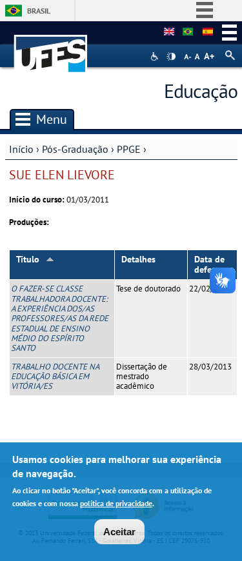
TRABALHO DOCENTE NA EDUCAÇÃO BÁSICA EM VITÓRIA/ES (55, 376)
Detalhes (138, 259)
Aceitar (119, 531)
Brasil (38, 10)
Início (21, 149)
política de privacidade (116, 503)
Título (27, 259)
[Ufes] (51, 47)
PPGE (129, 149)
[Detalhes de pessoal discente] (188, 32)
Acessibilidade (156, 56)
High (171, 56)
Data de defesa (209, 264)
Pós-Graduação (75, 149)
